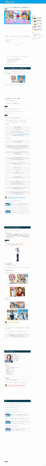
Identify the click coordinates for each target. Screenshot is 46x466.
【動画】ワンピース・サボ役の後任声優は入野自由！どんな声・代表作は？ (13, 418)
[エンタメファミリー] (10, 2)
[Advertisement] (17, 29)
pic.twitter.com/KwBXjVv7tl (25, 134)
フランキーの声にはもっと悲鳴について (9, 411)
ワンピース (10, 461)
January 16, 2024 (23, 336)
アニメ (5, 461)
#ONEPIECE (20, 134)
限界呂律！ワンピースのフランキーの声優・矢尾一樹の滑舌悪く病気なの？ (19, 203)
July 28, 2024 (21, 135)
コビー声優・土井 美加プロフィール (36, 38)
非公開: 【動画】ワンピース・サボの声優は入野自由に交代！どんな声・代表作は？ (20, 211)
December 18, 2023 (21, 159)
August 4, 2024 (20, 142)
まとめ (33, 39)
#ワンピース (19, 176)
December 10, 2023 (20, 188)
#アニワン (18, 134)
